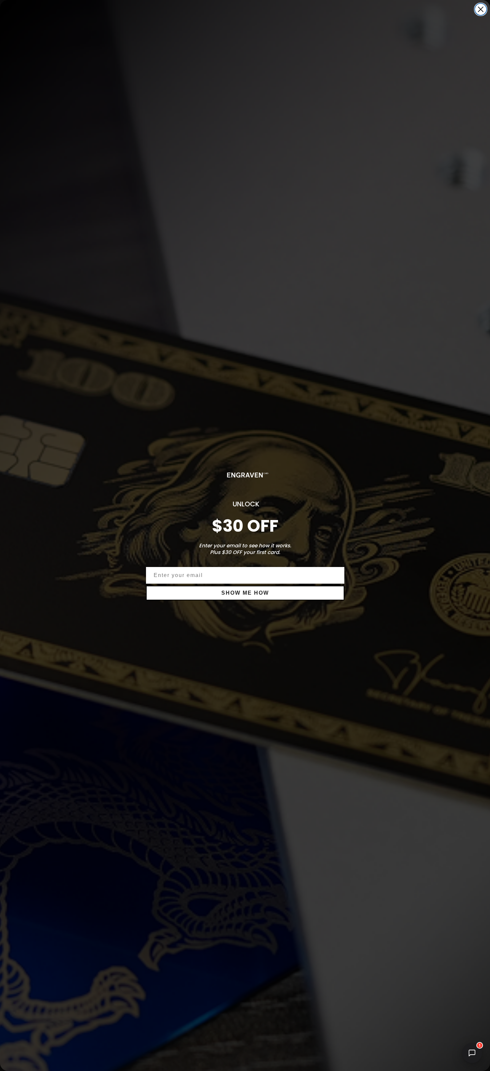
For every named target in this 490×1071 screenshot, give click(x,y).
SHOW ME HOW (245, 593)
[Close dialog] (481, 9)
